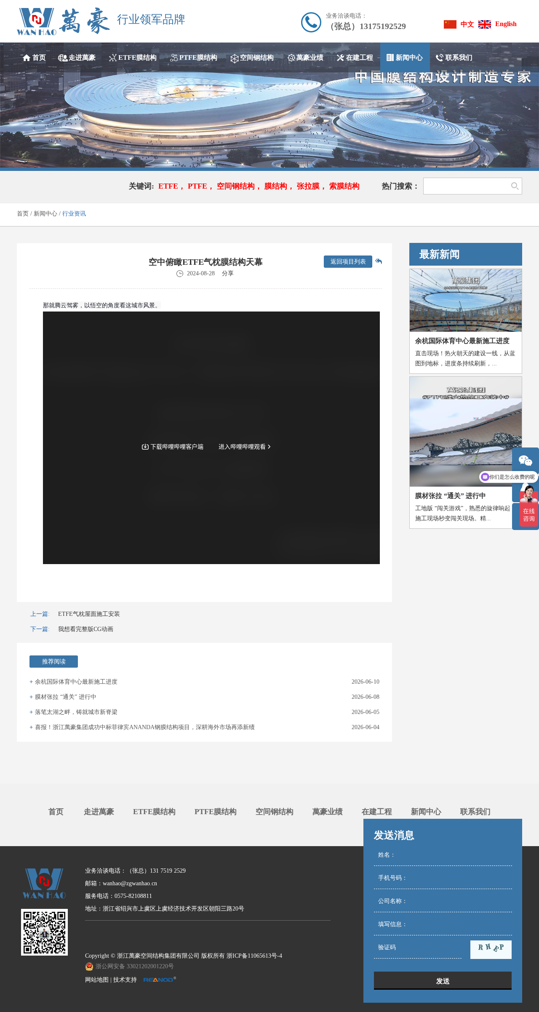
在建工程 (377, 811)
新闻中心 (45, 213)
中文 (467, 24)
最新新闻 (439, 254)
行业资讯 (74, 213)
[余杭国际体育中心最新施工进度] (466, 300)
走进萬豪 (99, 811)
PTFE (197, 186)
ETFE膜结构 (154, 811)
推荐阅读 (54, 661)
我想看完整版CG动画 (85, 629)
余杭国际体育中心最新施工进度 (76, 682)
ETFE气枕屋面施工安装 (89, 614)
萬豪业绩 (327, 811)
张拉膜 (308, 186)
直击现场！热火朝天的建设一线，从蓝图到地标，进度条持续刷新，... (465, 358)
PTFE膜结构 (216, 811)
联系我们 (475, 811)
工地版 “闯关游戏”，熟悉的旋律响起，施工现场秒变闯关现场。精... (465, 513)
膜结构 (275, 186)
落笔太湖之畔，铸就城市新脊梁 (76, 712)
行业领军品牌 (151, 20)
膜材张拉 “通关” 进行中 (65, 697)
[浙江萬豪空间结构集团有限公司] (63, 21)
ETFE (168, 186)
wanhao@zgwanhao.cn (130, 883)
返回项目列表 (348, 261)
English (506, 23)
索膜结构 (344, 186)
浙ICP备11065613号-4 (254, 956)
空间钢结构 (236, 186)
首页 (23, 213)
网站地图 (97, 980)
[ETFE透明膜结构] (269, 105)
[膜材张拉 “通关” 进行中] (466, 432)
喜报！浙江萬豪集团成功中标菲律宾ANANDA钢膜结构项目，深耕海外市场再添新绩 (145, 727)
